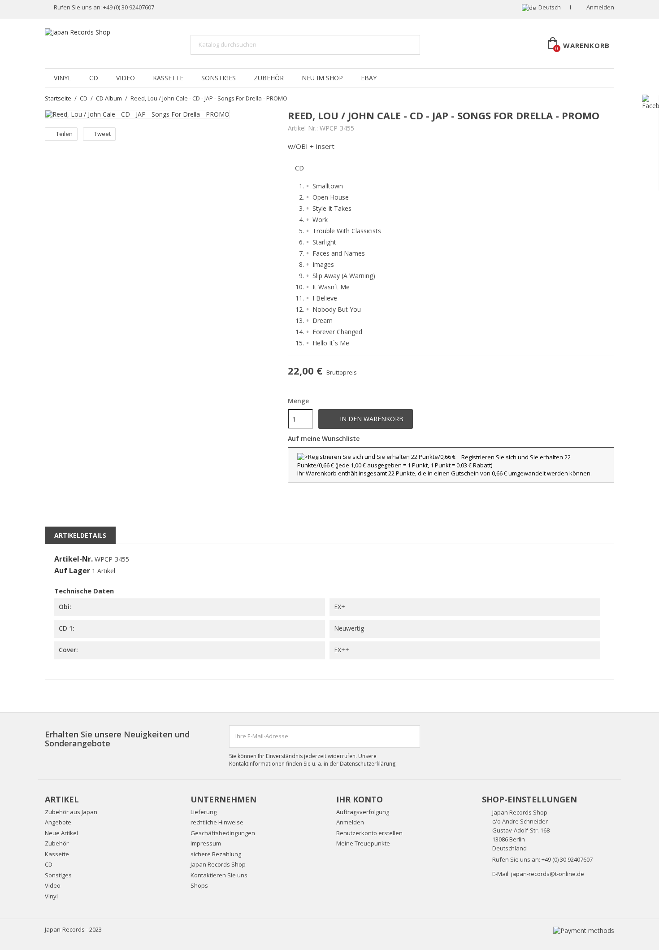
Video (125, 78)
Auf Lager (72, 571)
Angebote (58, 822)
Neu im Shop (322, 78)
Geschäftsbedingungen (223, 833)
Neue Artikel (61, 833)
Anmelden (350, 822)
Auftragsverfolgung (362, 812)
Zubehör (269, 78)
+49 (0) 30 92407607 (128, 7)
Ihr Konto (359, 799)
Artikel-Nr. (73, 559)
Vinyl (62, 78)
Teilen (64, 134)
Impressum (206, 843)
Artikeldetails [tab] (80, 535)
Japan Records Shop (218, 864)
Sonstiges (218, 78)
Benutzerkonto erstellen (369, 833)
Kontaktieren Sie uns (219, 875)
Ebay (369, 78)
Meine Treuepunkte (363, 843)
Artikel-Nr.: (303, 128)
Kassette (168, 78)
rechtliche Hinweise (217, 822)
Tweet (102, 134)
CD (93, 78)
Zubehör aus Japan (71, 812)
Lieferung (204, 812)
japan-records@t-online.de (547, 874)
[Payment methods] (583, 929)
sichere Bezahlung (216, 854)
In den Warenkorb (366, 418)
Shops (199, 885)
